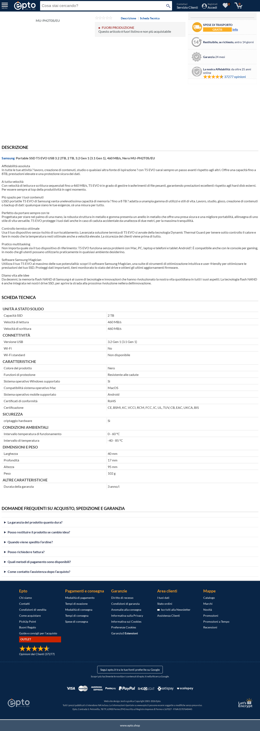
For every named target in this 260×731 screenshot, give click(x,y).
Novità (207, 609)
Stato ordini (164, 603)
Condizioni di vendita (32, 609)
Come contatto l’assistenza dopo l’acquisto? (39, 571)
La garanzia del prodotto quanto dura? (35, 522)
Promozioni (210, 615)
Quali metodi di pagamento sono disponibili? (39, 562)
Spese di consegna (76, 621)
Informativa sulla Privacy (127, 615)
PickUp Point (27, 621)
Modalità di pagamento (80, 597)
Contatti (24, 603)
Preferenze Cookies (123, 627)
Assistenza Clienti (168, 615)
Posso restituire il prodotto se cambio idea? (39, 532)
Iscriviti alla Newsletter (175, 609)
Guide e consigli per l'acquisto (38, 633)
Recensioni (210, 627)
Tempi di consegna (76, 615)
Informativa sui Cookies (126, 621)
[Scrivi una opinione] (103, 18)
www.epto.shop (130, 725)
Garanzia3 (124, 633)
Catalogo (209, 597)
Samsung (8, 158)
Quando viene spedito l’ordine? (30, 542)
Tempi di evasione (76, 603)
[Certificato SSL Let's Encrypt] (244, 703)
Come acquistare (30, 615)
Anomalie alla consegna (126, 609)
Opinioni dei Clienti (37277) (37, 654)
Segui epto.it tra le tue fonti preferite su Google (130, 669)
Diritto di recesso (122, 597)
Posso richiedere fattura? (26, 552)
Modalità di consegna (78, 609)
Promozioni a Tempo (216, 621)
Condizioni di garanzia (125, 603)
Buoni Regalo (27, 627)
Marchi (208, 603)
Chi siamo (25, 597)
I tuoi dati (163, 597)
